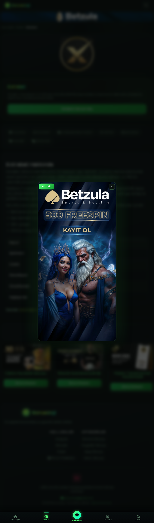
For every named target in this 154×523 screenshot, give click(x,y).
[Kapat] (112, 187)
